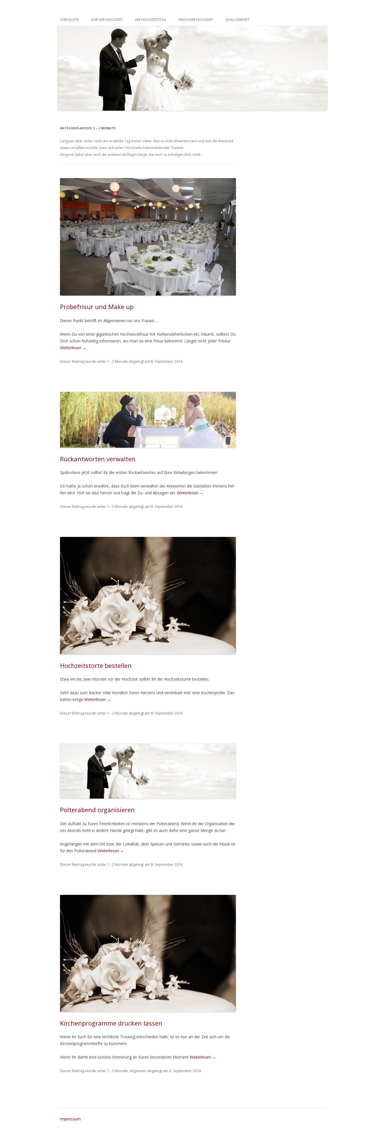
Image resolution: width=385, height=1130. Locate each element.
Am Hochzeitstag (150, 19)
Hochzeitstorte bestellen (96, 665)
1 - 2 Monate (117, 361)
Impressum (70, 1119)
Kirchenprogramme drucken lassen (111, 1023)
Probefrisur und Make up (97, 306)
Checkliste (69, 19)
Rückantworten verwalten (98, 458)
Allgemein (138, 1070)
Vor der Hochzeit (107, 19)
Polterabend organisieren (97, 809)
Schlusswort (237, 19)
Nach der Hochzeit (196, 19)
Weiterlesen (73, 347)
